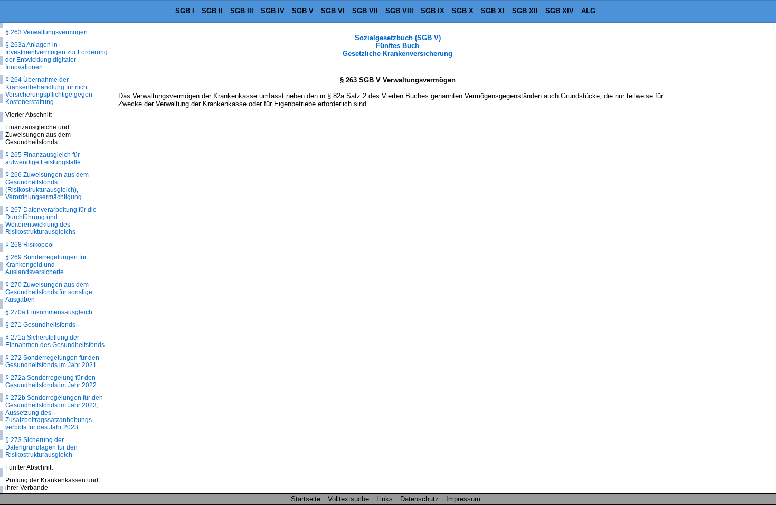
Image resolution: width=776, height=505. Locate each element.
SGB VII (365, 11)
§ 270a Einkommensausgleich (48, 312)
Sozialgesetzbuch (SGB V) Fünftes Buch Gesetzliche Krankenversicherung (397, 46)
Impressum (463, 499)
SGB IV (273, 11)
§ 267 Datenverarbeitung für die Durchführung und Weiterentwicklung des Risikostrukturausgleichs (51, 221)
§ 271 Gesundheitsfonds (40, 325)
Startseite (305, 499)
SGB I (184, 11)
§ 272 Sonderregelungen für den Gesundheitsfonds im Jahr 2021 (52, 361)
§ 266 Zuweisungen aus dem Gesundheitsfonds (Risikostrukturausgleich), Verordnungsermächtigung (47, 186)
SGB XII (525, 11)
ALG (588, 11)
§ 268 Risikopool (29, 244)
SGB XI (493, 11)
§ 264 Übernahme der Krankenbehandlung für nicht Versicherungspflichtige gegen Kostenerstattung (48, 91)
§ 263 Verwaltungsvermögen (46, 32)
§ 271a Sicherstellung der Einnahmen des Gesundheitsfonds (55, 341)
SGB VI (333, 11)
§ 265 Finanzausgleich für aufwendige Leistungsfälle (43, 158)
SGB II (212, 11)
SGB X (463, 11)
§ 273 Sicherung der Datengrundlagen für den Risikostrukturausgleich (41, 447)
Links (384, 499)
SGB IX (432, 11)
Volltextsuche (348, 499)
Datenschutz (419, 499)
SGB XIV (559, 11)
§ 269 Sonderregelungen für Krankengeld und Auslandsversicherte (46, 265)
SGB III (241, 11)
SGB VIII (399, 11)
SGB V (303, 11)
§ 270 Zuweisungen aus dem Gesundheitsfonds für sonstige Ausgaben (48, 292)
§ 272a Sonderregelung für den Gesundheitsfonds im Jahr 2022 (51, 381)
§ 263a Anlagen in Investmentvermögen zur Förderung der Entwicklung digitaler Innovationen (56, 56)
